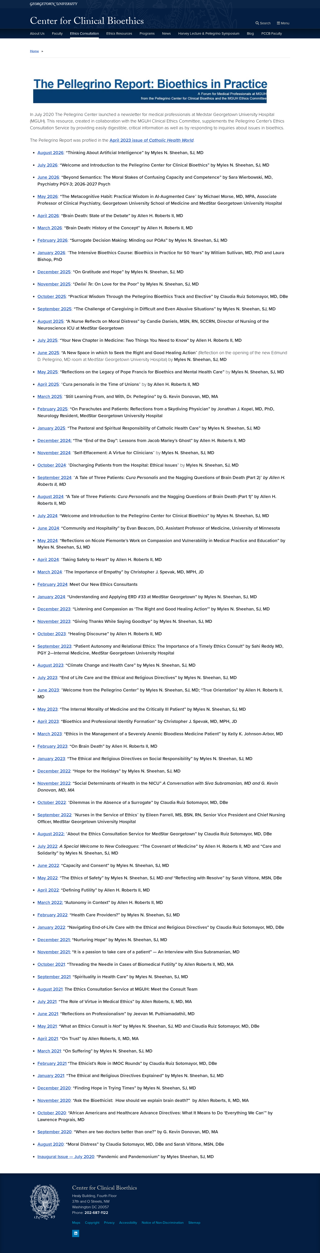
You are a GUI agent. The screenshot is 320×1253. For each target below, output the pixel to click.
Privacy (109, 1223)
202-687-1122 (96, 1212)
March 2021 (49, 1051)
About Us (37, 33)
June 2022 (48, 865)
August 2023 (50, 665)
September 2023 (54, 646)
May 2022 (47, 878)
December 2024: (54, 440)
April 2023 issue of (151, 140)
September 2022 (54, 815)
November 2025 (54, 284)
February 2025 (52, 409)
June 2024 (48, 528)
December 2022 (54, 771)
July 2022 (47, 846)
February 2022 (52, 915)
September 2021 (54, 976)
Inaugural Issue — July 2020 (65, 1156)
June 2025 (48, 352)
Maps (76, 1223)
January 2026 (51, 252)
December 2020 (54, 1088)
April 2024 (48, 559)
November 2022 (54, 783)
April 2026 (48, 215)
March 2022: (50, 902)
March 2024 (49, 572)
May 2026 (47, 196)
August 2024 (50, 496)
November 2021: (54, 952)
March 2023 (49, 733)
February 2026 (52, 240)
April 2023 (48, 721)
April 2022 (48, 890)
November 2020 (54, 1100)
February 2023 (52, 746)
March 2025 (49, 396)
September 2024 (54, 477)
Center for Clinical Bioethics (87, 22)
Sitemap (194, 1223)
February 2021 (52, 1063)
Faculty (57, 33)
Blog (250, 33)
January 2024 (51, 596)
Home (34, 51)
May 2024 (47, 540)
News (166, 33)
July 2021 (46, 1001)
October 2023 (51, 633)
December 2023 (54, 609)
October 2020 (51, 1112)
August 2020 (50, 1144)
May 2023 (47, 709)
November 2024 (54, 452)
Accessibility (128, 1223)
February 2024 (52, 584)
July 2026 (47, 165)
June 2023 (48, 690)
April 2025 (48, 384)
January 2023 (51, 758)
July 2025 (47, 340)
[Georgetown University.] (54, 4)
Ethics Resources (119, 33)
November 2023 (54, 621)
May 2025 (47, 372)
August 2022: (51, 834)
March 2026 (49, 228)
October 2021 (51, 964)
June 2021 (47, 1013)
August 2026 (50, 152)
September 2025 (54, 309)
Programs (147, 33)
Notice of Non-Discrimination (163, 1223)
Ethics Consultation (84, 33)
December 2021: (54, 939)
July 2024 (47, 515)
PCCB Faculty (271, 33)
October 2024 (51, 465)
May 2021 (47, 1026)
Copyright (92, 1223)
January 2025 (51, 428)
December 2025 (54, 272)
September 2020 (54, 1131)
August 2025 (50, 321)
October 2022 (51, 802)
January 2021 (50, 1075)
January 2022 (51, 927)
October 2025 (51, 296)
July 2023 (47, 677)
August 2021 (50, 989)
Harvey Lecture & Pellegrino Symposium (208, 33)
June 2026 (48, 177)
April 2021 (47, 1038)
